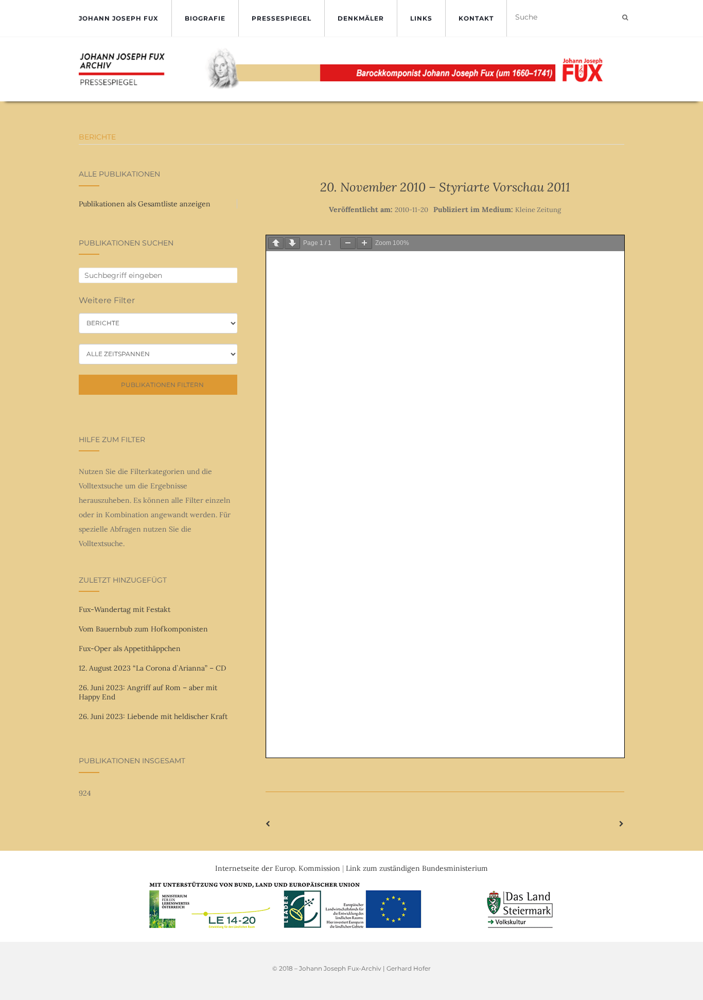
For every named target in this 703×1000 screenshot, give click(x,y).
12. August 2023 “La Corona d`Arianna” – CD (152, 668)
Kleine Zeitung (538, 209)
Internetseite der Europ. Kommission (277, 868)
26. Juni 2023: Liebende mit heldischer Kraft (153, 716)
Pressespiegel (281, 18)
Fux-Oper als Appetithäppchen (130, 648)
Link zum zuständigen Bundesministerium (417, 868)
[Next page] (292, 243)
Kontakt (476, 18)
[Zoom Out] (348, 243)
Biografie (205, 18)
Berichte (97, 137)
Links (421, 18)
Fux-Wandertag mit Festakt (124, 609)
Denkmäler (361, 18)
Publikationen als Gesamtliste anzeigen (144, 203)
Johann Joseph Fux (119, 18)
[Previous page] (276, 243)
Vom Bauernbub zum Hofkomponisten (143, 629)
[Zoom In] (364, 243)
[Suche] (625, 17)
